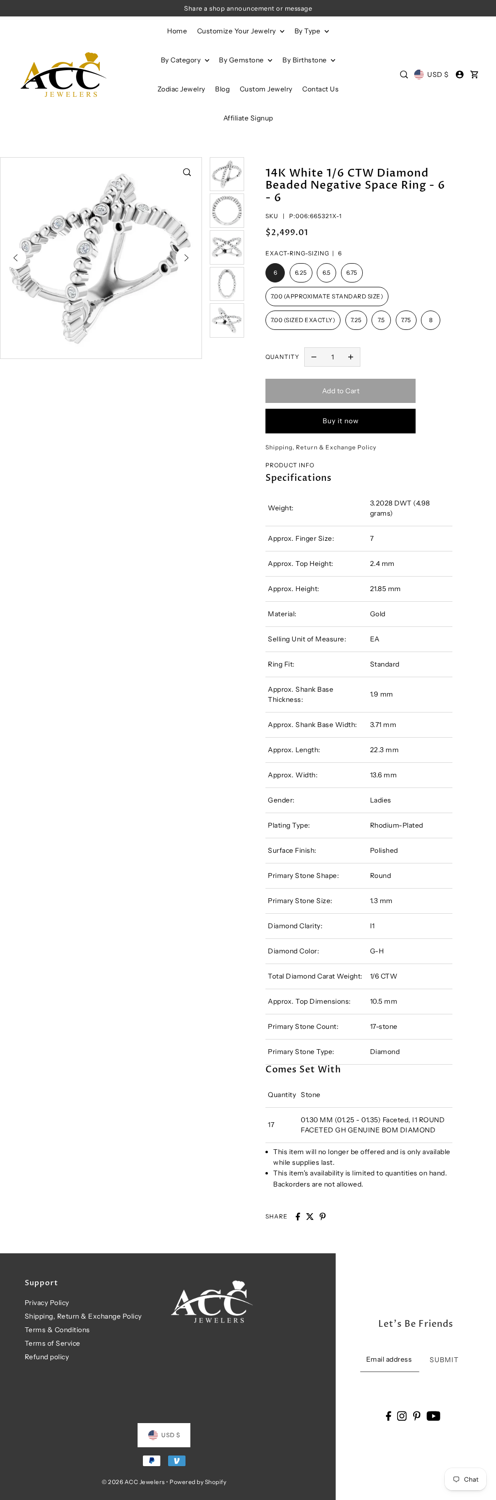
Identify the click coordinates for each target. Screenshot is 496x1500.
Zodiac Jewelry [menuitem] (181, 89)
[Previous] (15, 257)
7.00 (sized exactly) (303, 320)
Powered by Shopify (198, 1481)
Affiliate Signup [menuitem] (248, 118)
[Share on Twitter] (310, 1216)
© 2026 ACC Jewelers (133, 1481)
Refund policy (47, 1356)
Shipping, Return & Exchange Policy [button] (320, 447)
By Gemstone (242, 60)
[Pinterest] (416, 1416)
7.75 (406, 320)
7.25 (356, 320)
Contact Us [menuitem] (320, 89)
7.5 (381, 320)
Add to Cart (341, 390)
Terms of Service (52, 1343)
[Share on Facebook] (298, 1216)
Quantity (282, 356)
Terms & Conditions (57, 1329)
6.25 (301, 272)
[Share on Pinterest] (322, 1216)
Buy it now (341, 420)
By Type (308, 31)
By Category (181, 60)
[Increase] (350, 357)
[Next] (186, 257)
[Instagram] (402, 1416)
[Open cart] (474, 74)
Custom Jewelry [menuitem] (266, 89)
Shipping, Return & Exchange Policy (83, 1316)
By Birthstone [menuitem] (305, 60)
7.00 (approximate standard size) (327, 296)
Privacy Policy (47, 1302)
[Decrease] (314, 357)
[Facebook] (388, 1416)
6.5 (327, 272)
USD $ (438, 74)
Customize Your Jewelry (237, 31)
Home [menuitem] (177, 31)
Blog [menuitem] (222, 89)
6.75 (351, 272)
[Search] (404, 74)
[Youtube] (433, 1416)
